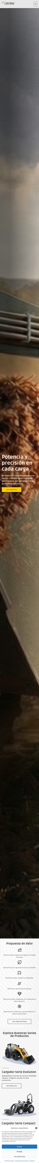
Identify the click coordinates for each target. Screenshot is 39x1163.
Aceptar (19, 1146)
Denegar (19, 1151)
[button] (36, 1128)
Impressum (32, 1160)
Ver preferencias (19, 1156)
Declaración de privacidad (21, 1160)
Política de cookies (9, 1160)
